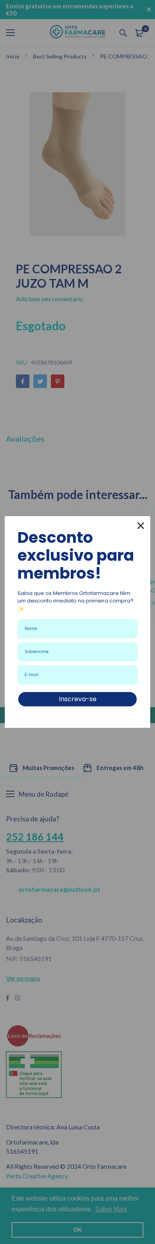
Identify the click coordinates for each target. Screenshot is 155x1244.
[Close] (140, 525)
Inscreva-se (78, 699)
